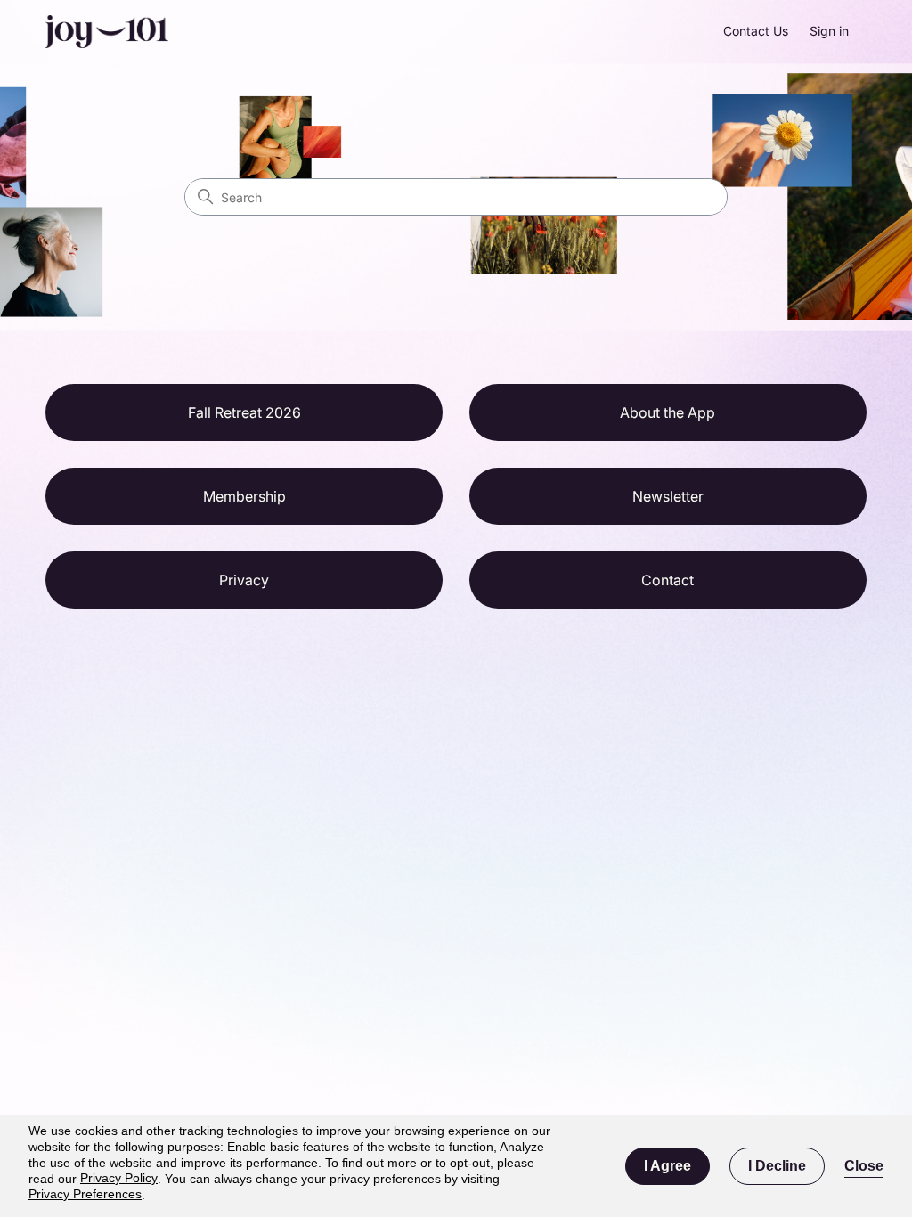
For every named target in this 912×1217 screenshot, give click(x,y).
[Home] (106, 31)
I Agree (667, 1165)
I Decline (777, 1165)
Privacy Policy (119, 1178)
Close (864, 1165)
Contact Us (755, 30)
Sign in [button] (829, 30)
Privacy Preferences (85, 1194)
